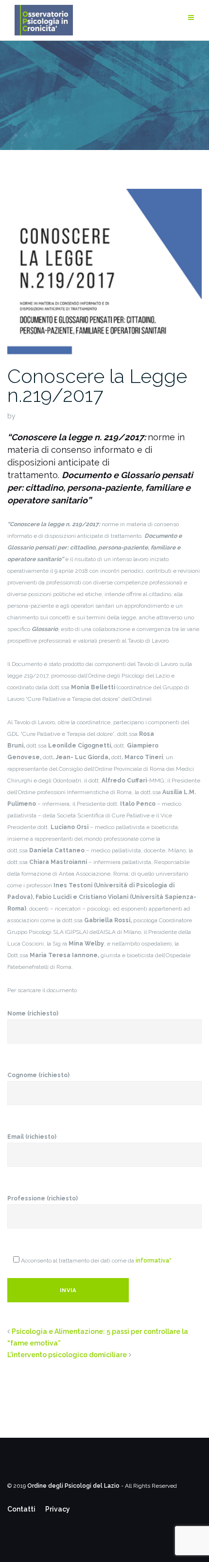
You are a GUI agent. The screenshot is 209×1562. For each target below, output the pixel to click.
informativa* (154, 1260)
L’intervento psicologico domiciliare (67, 1355)
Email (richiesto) (31, 1136)
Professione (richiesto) (42, 1198)
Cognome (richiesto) (38, 1075)
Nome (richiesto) (32, 1013)
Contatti (21, 1509)
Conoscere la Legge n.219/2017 (97, 385)
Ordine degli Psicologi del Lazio (73, 1485)
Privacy (57, 1509)
